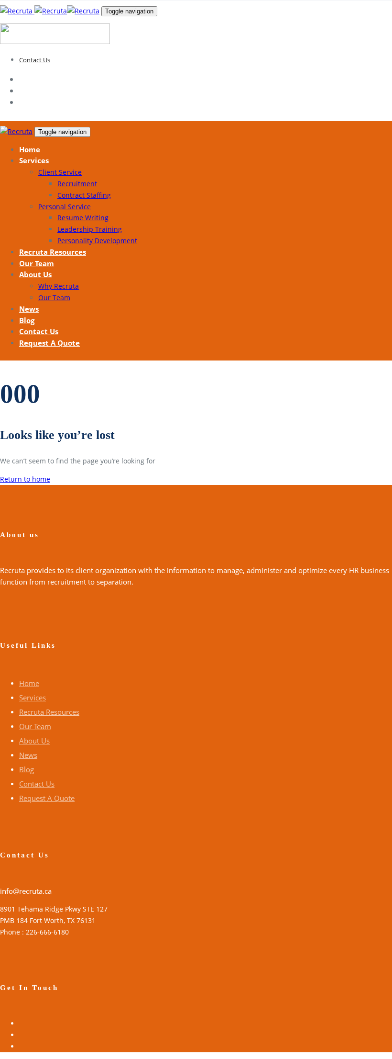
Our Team (35, 726)
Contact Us (34, 60)
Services (32, 697)
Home (29, 683)
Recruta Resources (49, 712)
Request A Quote (47, 798)
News (28, 755)
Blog (26, 769)
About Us (34, 740)
